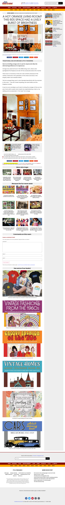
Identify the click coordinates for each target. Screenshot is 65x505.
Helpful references (8, 474)
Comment (5, 241)
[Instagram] (35, 498)
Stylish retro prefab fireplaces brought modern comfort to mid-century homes (16, 146)
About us (15, 475)
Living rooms (13, 52)
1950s (36, 9)
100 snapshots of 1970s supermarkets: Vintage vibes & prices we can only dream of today (36, 212)
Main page (7, 472)
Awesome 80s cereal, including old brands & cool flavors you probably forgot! (57, 15)
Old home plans (35, 2)
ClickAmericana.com (18, 501)
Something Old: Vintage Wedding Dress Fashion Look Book (22, 418)
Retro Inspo (18, 52)
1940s (32, 9)
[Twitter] (29, 498)
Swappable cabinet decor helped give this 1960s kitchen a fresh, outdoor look (7, 179)
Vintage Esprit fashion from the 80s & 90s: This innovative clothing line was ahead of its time (22, 229)
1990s (53, 9)
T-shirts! (54, 7)
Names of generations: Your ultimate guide (42, 480)
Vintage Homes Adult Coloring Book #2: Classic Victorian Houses (22, 388)
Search (60, 3)
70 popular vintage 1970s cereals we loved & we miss (8, 196)
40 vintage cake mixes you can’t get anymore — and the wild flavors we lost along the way (36, 229)
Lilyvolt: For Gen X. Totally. (39, 474)
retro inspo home (17, 158)
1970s (45, 9)
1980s (49, 9)
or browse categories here (37, 455)
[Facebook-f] (26, 498)
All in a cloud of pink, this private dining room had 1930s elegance (17, 179)
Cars (33, 7)
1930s (28, 9)
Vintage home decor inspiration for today (22, 13)
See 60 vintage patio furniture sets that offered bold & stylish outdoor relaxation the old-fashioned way (9, 213)
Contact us (20, 475)
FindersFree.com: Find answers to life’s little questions (44, 478)
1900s (16, 9)
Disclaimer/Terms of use (25, 474)
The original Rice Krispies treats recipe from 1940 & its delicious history (36, 196)
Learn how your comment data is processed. (26, 264)
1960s (41, 9)
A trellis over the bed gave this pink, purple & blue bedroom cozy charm (35, 147)
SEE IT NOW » (55, 25)
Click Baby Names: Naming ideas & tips (41, 475)
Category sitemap (13, 472)
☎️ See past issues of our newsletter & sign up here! (30, 3)
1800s (11, 9)
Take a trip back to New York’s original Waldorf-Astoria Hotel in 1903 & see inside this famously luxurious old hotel (22, 213)
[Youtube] (39, 498)
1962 (7, 158)
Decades (14, 7)
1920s (24, 9)
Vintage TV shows (28, 2)
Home (38, 7)
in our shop (24, 164)
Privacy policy (16, 474)
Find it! (47, 458)
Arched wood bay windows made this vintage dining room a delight (27, 179)
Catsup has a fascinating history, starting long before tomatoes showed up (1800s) (57, 43)
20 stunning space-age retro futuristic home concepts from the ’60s (9, 229)
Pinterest (4, 164)
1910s (20, 9)
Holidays (43, 7)
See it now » (13, 149)
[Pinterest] (32, 498)
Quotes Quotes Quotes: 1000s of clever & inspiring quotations (46, 477)
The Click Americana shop (39, 481)
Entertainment (27, 7)
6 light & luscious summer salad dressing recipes (57, 29)
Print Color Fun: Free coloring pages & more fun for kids (44, 472)
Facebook (38, 163)
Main (9, 7)
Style (49, 7)
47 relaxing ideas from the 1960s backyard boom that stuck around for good (57, 36)
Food (19, 7)
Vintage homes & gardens (26, 52)
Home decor (8, 52)
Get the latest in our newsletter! (25, 472)
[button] (9, 57)
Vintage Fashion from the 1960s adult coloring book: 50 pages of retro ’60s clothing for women (22, 327)
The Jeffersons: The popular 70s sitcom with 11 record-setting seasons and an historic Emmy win (57, 22)
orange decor (10, 158)
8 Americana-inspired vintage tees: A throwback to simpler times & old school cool (22, 297)
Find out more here (7, 55)
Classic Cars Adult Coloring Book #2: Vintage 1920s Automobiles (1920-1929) (22, 448)
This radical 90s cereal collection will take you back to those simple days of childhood (22, 197)
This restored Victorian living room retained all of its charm (37, 179)
